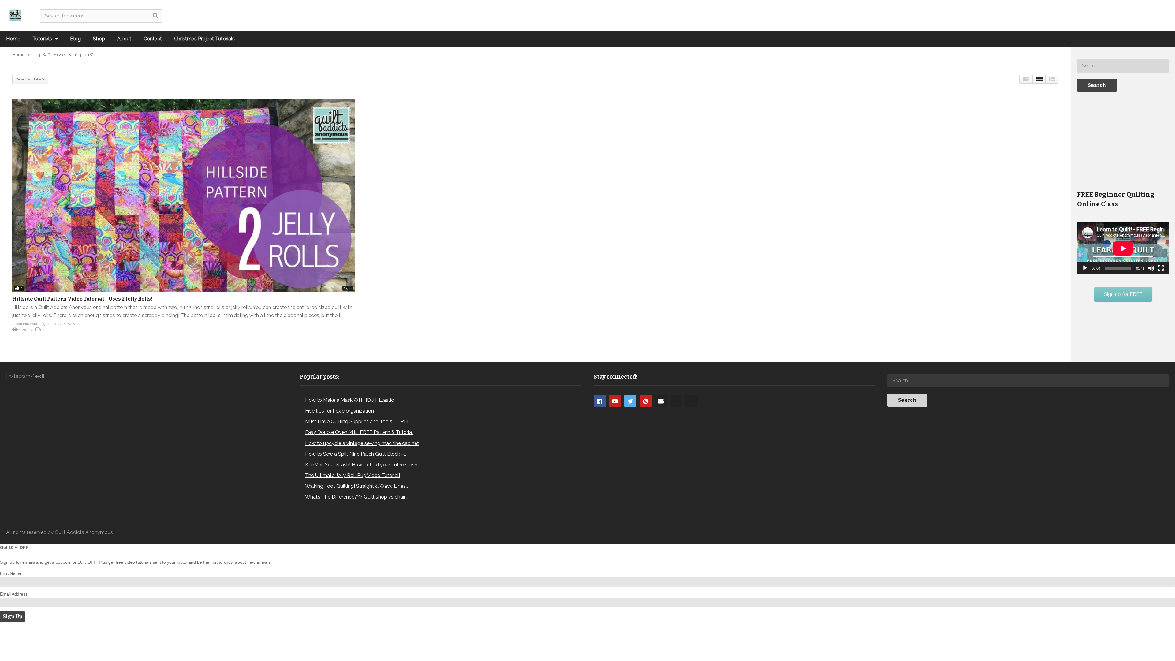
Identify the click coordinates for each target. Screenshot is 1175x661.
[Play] (1085, 268)
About (124, 39)
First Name (10, 573)
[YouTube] (615, 401)
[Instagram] (676, 401)
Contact (153, 39)
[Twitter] (630, 401)
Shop (99, 39)
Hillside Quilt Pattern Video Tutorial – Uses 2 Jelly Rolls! (82, 299)
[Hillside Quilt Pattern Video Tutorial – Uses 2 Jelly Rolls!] (183, 195)
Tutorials (42, 39)
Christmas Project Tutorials (204, 39)
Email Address (14, 594)
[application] (1123, 248)
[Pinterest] (646, 401)
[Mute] (1151, 268)
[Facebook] (600, 401)
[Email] (661, 401)
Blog (75, 39)
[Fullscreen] (1161, 268)
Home (13, 39)
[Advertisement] (1123, 140)
